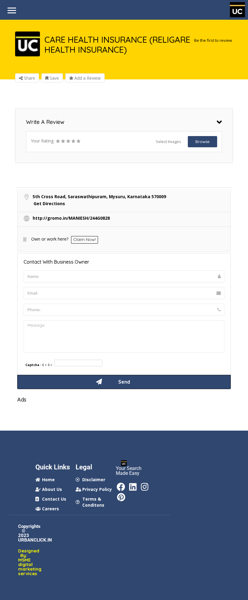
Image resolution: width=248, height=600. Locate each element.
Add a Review (87, 78)
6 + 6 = (47, 365)
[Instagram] (144, 487)
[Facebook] (121, 487)
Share (29, 78)
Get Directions (49, 203)
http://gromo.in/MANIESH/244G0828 (71, 218)
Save (53, 78)
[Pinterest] (121, 497)
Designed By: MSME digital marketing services (23, 562)
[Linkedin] (133, 487)
